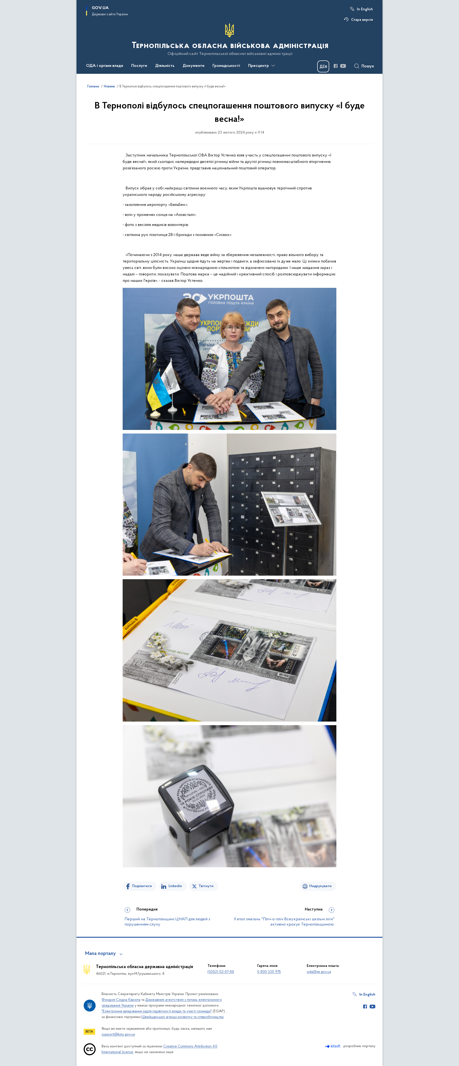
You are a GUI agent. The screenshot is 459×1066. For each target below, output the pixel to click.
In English (365, 9)
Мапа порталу (100, 953)
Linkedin (175, 886)
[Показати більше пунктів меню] (273, 65)
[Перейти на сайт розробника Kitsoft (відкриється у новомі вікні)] (333, 1046)
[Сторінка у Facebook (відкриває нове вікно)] (336, 66)
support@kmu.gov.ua (118, 1034)
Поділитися (142, 886)
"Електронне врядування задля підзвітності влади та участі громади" (157, 1011)
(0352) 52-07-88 (221, 972)
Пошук (367, 66)
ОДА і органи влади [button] (104, 66)
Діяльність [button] (165, 66)
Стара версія (362, 20)
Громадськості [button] (226, 66)
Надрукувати (320, 886)
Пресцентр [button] (258, 66)
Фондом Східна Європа (121, 1000)
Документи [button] (193, 66)
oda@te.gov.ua (319, 972)
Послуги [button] (139, 66)
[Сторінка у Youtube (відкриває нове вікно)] (343, 66)
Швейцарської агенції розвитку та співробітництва (183, 1017)
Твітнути (206, 886)
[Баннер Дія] (323, 66)
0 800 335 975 (269, 972)
